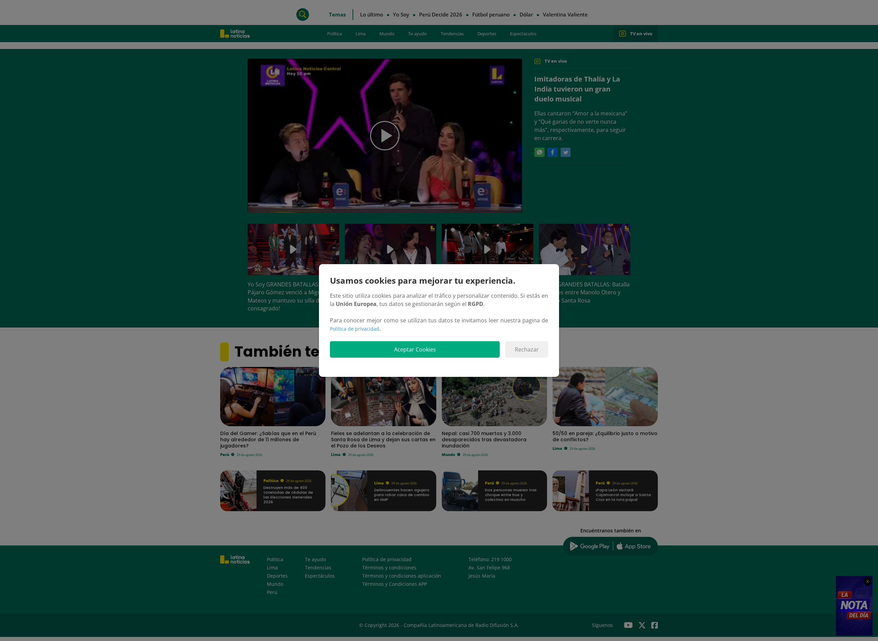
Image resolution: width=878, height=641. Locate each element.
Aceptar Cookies (415, 349)
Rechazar (527, 349)
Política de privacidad (354, 328)
